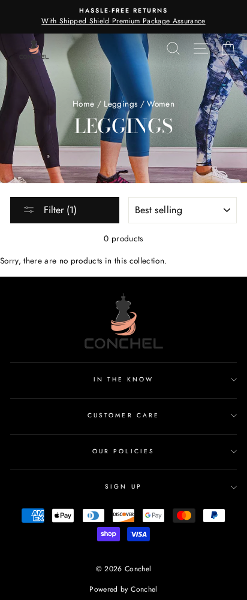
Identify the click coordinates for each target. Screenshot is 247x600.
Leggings (120, 104)
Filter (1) (59, 210)
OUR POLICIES (123, 451)
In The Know (124, 379)
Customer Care (123, 415)
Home (83, 104)
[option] (123, 17)
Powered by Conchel (123, 589)
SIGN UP (123, 486)
